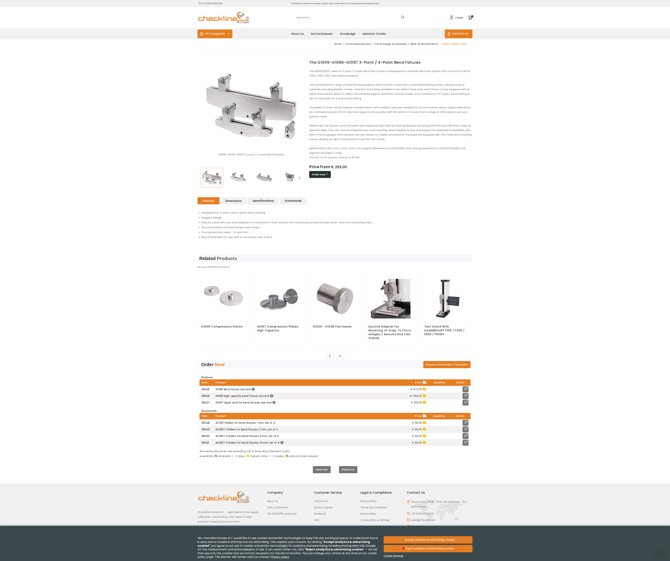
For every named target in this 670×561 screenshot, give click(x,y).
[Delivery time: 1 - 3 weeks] (425, 389)
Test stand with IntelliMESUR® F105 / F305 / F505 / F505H (444, 330)
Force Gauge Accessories (391, 44)
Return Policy (368, 513)
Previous (203, 177)
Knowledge (347, 34)
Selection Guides (374, 34)
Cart (316, 520)
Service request (322, 34)
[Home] (230, 500)
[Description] (253, 389)
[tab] (208, 200)
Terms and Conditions (373, 507)
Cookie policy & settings (375, 520)
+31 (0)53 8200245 (211, 3)
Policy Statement (277, 507)
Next (299, 177)
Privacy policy (279, 557)
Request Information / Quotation (447, 364)
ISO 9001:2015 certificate (282, 513)
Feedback (320, 513)
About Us (297, 34)
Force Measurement (358, 44)
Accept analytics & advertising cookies (429, 539)
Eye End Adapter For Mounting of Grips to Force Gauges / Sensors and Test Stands (389, 332)
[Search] (402, 17)
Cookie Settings (393, 556)
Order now (319, 174)
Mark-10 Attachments (424, 44)
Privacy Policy (368, 501)
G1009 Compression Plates (221, 327)
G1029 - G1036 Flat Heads (332, 327)
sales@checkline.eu (423, 520)
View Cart (321, 469)
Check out (348, 469)
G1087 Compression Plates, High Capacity (278, 328)
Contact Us (460, 33)
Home (338, 44)
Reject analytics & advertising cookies (429, 548)
